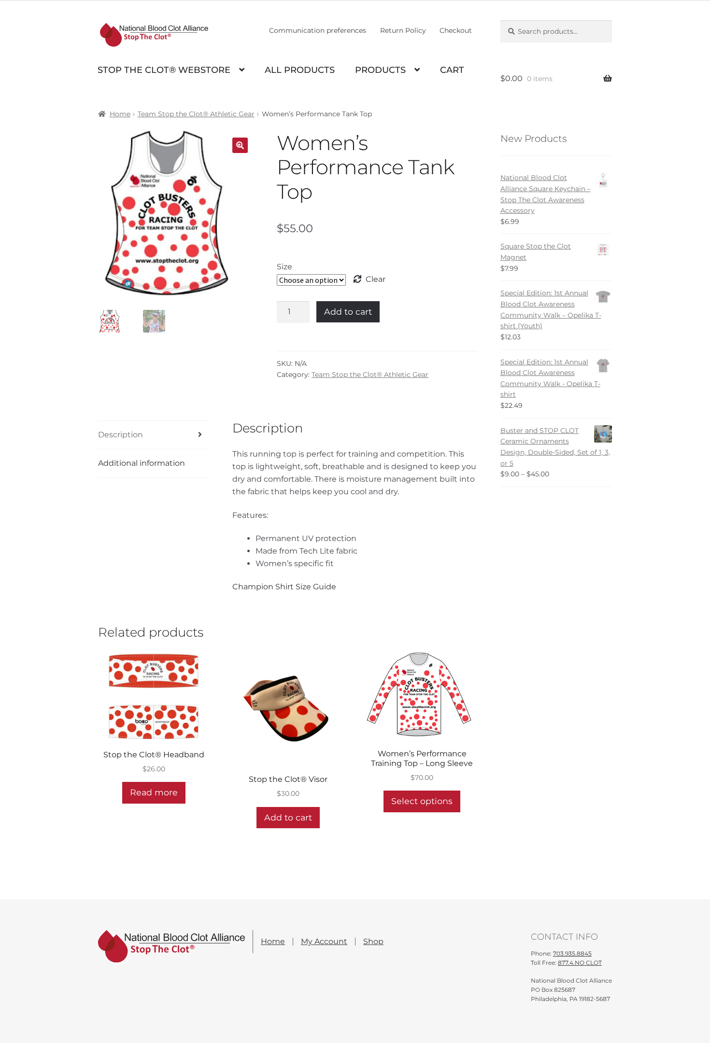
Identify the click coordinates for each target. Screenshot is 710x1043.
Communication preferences (317, 30)
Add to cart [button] (288, 817)
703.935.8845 (572, 953)
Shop (373, 942)
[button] (240, 145)
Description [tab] (120, 434)
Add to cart (348, 311)
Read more (154, 792)
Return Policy (403, 30)
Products (380, 70)
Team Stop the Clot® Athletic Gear (196, 114)
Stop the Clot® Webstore (164, 70)
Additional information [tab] (141, 463)
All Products (300, 70)
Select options (422, 801)
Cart (452, 70)
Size (284, 266)
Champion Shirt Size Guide (284, 586)
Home (120, 114)
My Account (324, 942)
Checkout (456, 30)
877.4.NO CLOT (580, 963)
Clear (375, 279)
